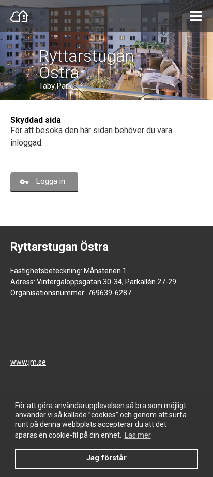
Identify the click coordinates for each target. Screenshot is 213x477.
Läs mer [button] (138, 435)
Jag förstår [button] (106, 458)
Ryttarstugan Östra (86, 64)
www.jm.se (28, 362)
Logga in (50, 181)
